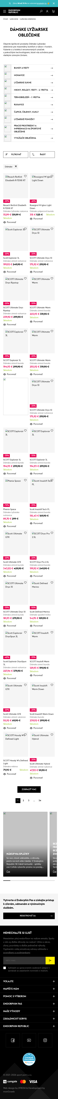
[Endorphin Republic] (14, 11)
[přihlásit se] (47, 11)
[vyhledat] (41, 11)
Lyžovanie (14, 19)
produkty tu (42, 3)
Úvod (5, 19)
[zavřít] (54, 3)
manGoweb (9, 1092)
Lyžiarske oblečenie (28, 19)
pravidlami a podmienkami (16, 953)
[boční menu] (4, 11)
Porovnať (11, 222)
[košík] (53, 11)
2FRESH (22, 1088)
